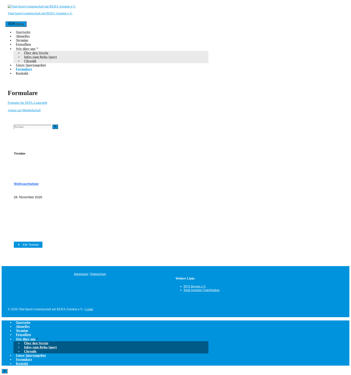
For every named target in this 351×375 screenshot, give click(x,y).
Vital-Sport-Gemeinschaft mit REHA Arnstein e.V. (40, 13)
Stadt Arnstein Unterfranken (202, 290)
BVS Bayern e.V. (195, 286)
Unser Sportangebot (31, 65)
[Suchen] (55, 126)
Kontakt (22, 73)
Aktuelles (23, 36)
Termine (22, 40)
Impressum (81, 274)
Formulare (24, 69)
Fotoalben (23, 44)
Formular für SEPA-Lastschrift (27, 102)
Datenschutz (98, 274)
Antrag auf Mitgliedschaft (24, 110)
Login (89, 309)
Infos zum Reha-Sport (40, 57)
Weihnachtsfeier (26, 183)
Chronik (30, 61)
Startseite (23, 32)
